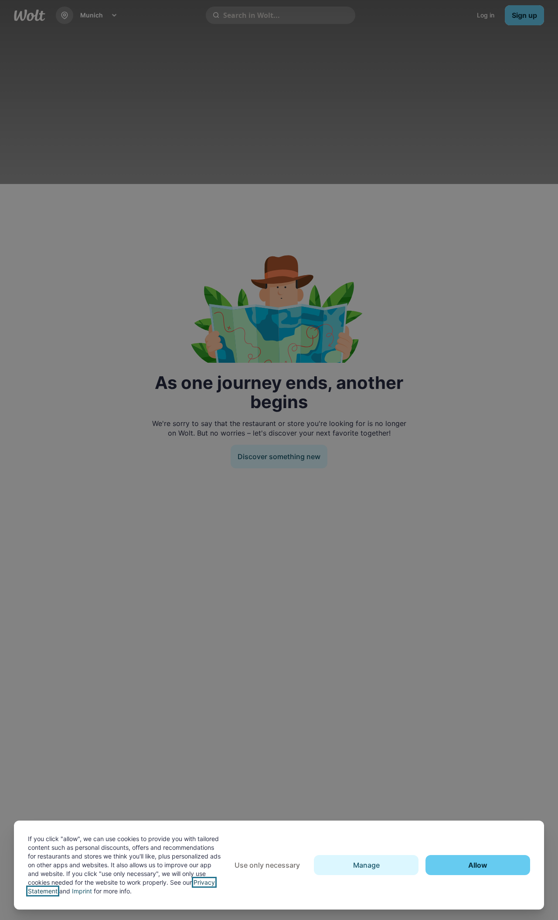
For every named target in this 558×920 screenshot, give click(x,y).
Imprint (82, 891)
